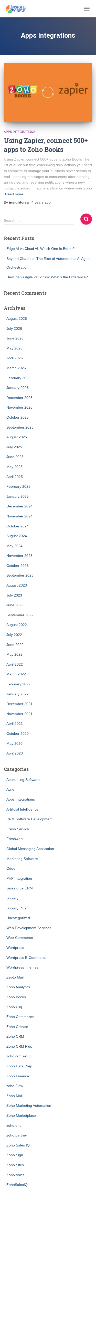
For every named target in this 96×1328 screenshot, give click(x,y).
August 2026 (16, 318)
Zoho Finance (17, 1076)
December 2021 (19, 704)
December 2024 (19, 506)
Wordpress (15, 947)
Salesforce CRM (19, 888)
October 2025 (17, 417)
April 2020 (14, 753)
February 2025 (18, 486)
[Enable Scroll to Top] (85, 1317)
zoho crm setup (18, 1056)
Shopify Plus (16, 908)
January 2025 (17, 496)
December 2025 (19, 398)
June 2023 (15, 605)
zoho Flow (14, 1086)
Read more (14, 194)
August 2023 (16, 585)
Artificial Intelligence (22, 809)
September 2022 (20, 615)
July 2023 (14, 595)
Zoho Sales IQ (18, 1145)
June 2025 (15, 457)
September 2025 (20, 427)
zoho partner (16, 1135)
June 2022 (15, 645)
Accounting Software (23, 780)
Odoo (10, 868)
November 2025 (19, 407)
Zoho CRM (15, 1036)
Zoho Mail (14, 1096)
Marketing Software (22, 859)
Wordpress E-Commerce (26, 957)
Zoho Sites (15, 1165)
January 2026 (17, 388)
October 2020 (17, 733)
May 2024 (14, 546)
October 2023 (17, 566)
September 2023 (20, 575)
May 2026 (14, 348)
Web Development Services (28, 928)
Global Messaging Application (30, 849)
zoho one (14, 1125)
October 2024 (17, 526)
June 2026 (15, 338)
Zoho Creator (17, 1027)
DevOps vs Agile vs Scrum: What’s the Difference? (47, 277)
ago (41, 202)
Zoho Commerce (20, 1017)
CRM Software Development (29, 819)
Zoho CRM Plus (19, 1046)
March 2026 (16, 368)
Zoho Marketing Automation (28, 1105)
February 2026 (18, 378)
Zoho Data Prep (19, 1066)
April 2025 (14, 477)
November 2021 (19, 714)
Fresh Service (17, 829)
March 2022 (16, 674)
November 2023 (19, 556)
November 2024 (19, 516)
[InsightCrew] (18, 9)
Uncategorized (18, 918)
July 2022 (14, 635)
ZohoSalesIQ (17, 1185)
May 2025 (14, 467)
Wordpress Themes (22, 967)
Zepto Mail (15, 977)
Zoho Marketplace (21, 1115)
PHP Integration (19, 878)
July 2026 (14, 328)
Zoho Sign (14, 1155)
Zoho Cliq (14, 1007)
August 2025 (16, 437)
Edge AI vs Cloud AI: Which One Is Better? (40, 249)
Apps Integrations (19, 132)
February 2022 (18, 684)
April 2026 (14, 358)
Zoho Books (16, 997)
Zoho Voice (15, 1175)
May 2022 (14, 654)
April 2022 (14, 664)
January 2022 (17, 694)
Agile (10, 789)
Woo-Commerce (19, 938)
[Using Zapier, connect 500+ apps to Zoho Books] (48, 92)
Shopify (12, 898)
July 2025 (14, 447)
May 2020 (14, 743)
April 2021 (14, 723)
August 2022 (16, 625)
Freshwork (15, 839)
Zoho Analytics (18, 987)
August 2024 (16, 536)
